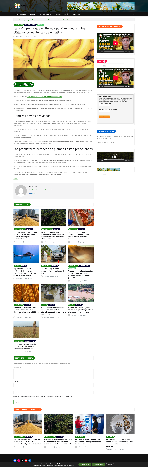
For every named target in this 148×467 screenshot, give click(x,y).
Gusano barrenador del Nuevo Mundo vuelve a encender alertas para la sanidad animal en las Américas (119, 443)
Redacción (19, 36)
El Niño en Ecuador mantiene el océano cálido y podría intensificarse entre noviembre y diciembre (53, 311)
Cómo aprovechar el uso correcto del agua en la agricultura (44, 96)
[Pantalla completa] (131, 52)
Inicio (16, 20)
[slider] (114, 159)
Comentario (17, 367)
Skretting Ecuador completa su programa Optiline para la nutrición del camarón (89, 441)
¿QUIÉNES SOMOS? (20, 14)
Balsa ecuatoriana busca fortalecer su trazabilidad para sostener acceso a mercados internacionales (53, 235)
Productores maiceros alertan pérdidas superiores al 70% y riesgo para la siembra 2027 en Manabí (26, 311)
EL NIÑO (58, 14)
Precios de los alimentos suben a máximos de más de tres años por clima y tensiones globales (80, 274)
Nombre (16, 381)
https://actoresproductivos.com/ (41, 190)
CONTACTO (76, 14)
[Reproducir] (99, 52)
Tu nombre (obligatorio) (105, 103)
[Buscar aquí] (134, 14)
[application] (115, 43)
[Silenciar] (129, 52)
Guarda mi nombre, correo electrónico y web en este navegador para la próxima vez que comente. (44, 396)
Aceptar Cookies (85, 464)
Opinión (66, 14)
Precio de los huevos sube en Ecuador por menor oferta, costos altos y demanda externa (79, 235)
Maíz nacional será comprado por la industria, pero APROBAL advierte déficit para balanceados (26, 235)
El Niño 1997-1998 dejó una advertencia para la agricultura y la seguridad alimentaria (80, 310)
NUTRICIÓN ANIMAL (45, 14)
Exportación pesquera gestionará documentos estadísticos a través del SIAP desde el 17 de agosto (25, 272)
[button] (115, 157)
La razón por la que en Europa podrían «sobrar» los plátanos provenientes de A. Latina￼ (43, 20)
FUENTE (15, 178)
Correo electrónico (19, 389)
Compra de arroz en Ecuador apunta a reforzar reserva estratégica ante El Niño (24, 346)
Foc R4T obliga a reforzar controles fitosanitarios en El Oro (52, 271)
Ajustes (110, 464)
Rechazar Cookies (98, 464)
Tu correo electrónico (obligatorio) (108, 109)
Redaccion (19, 242)
